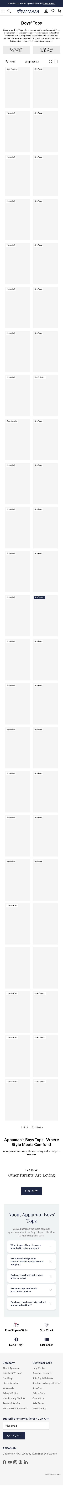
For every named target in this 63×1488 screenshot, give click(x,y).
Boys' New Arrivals (16, 49)
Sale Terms (38, 1403)
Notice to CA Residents (15, 1408)
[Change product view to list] (56, 61)
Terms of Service (11, 1403)
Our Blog (7, 1378)
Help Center (38, 1368)
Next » (39, 1127)
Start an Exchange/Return (46, 1383)
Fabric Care (38, 1393)
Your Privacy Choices (14, 1398)
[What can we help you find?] (10, 11)
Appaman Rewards (42, 1373)
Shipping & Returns (42, 1378)
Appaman (56, 1474)
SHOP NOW (31, 1191)
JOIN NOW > (14, 1435)
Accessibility (39, 1408)
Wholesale (8, 1388)
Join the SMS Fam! (12, 1373)
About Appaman (11, 1368)
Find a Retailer (10, 1383)
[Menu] (3, 11)
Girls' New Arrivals (46, 49)
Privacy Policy (10, 1393)
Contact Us (38, 1398)
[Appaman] (28, 11)
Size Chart (37, 1388)
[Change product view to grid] (51, 61)
